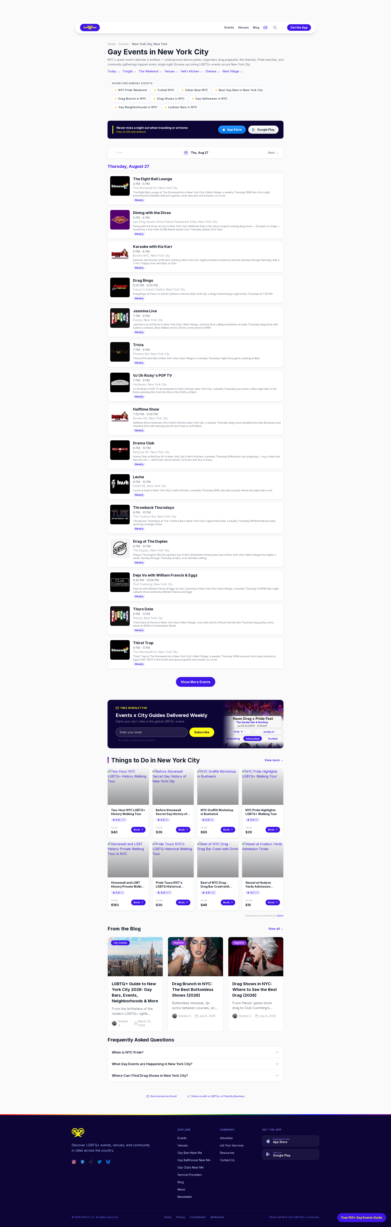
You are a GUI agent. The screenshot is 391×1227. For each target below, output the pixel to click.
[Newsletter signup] (265, 27)
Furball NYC (164, 90)
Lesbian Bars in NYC (180, 107)
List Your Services (232, 1145)
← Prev (118, 152)
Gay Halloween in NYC (209, 98)
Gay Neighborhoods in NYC (135, 107)
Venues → (171, 71)
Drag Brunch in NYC (130, 98)
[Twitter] (99, 1162)
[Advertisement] (195, 11)
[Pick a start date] (186, 152)
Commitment (197, 1217)
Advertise (226, 1138)
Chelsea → (212, 71)
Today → (114, 71)
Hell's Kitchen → (192, 71)
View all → (275, 928)
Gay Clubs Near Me (191, 1167)
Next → (273, 152)
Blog (256, 27)
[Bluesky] (108, 1162)
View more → (274, 760)
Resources (227, 1152)
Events (229, 27)
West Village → (232, 71)
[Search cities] (275, 27)
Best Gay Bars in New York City (239, 90)
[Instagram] (74, 1162)
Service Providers (190, 1174)
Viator (280, 915)
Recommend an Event (163, 1096)
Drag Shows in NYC (169, 98)
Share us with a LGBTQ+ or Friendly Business (218, 1096)
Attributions (217, 1217)
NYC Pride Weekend (130, 90)
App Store (234, 129)
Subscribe (201, 732)
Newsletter (185, 1196)
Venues (243, 27)
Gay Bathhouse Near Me (194, 1160)
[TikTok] (91, 1162)
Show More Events (195, 682)
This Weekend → (150, 71)
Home (112, 44)
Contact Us (227, 1160)
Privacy (180, 1217)
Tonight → (129, 71)
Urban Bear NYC (194, 90)
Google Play (266, 129)
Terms (167, 1217)
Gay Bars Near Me (190, 1152)
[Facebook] (82, 1162)
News (181, 1189)
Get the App (299, 27)
